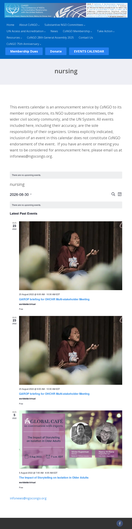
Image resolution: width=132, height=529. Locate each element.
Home (10, 25)
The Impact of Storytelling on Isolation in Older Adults (54, 477)
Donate (56, 51)
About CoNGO (28, 25)
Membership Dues (24, 51)
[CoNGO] (66, 18)
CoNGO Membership (76, 31)
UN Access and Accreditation (25, 31)
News (54, 31)
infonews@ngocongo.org (28, 498)
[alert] (66, 175)
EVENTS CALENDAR (89, 51)
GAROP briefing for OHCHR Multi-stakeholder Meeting (54, 299)
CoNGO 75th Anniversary (23, 44)
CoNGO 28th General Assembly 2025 (50, 37)
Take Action (104, 31)
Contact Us (86, 37)
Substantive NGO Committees (64, 25)
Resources (13, 37)
